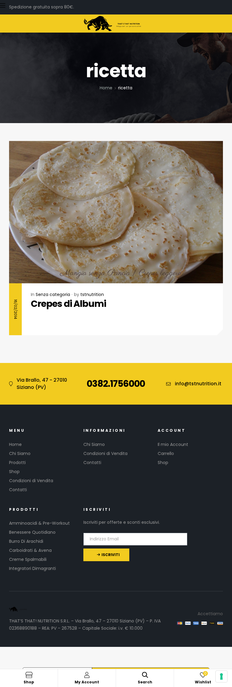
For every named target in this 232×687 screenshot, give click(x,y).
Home (106, 88)
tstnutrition (92, 294)
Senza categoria (53, 294)
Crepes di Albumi (68, 303)
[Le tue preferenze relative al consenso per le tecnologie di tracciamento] (221, 676)
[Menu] (113, 5)
